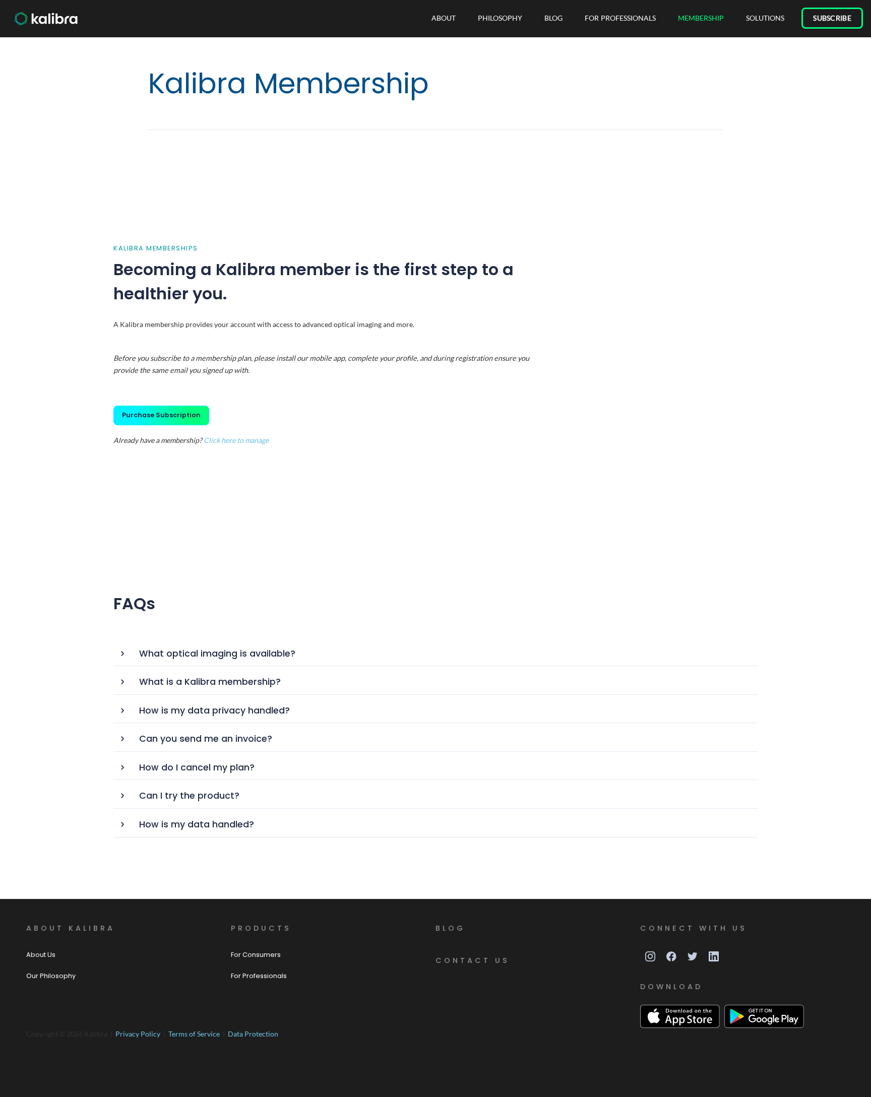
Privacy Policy (138, 1033)
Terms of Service (194, 1033)
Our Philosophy (51, 976)
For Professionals (620, 18)
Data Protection (253, 1033)
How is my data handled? (196, 824)
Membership (701, 18)
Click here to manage (236, 440)
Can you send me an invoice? (205, 739)
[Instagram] (650, 956)
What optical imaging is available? (217, 654)
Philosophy (500, 18)
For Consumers (256, 954)
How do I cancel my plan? (197, 767)
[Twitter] (692, 956)
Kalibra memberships (155, 248)
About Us (40, 954)
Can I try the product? (189, 796)
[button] (435, 654)
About (443, 18)
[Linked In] (714, 956)
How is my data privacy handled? (214, 710)
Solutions (765, 18)
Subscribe (832, 18)
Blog (553, 18)
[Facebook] (671, 956)
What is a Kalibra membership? (210, 682)
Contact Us (473, 960)
